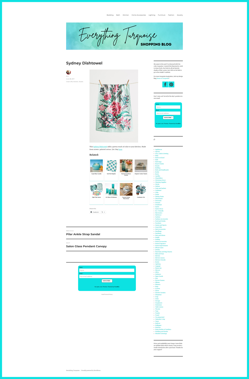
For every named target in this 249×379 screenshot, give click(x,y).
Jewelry (180, 15)
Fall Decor (158, 215)
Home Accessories (139, 15)
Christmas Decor (160, 180)
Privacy (111, 294)
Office (157, 272)
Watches (158, 327)
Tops (156, 311)
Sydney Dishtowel (100, 147)
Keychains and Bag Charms (163, 252)
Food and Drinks (160, 221)
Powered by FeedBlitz (113, 286)
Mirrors (157, 270)
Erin (67, 76)
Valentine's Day (160, 319)
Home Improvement (161, 245)
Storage (157, 301)
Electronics (158, 213)
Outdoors (158, 274)
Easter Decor (159, 209)
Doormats (158, 200)
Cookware (158, 190)
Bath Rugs (158, 162)
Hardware (158, 233)
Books (157, 172)
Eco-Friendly (159, 211)
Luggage (157, 266)
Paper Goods (159, 276)
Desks (157, 194)
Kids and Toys (159, 254)
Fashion (171, 15)
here (120, 149)
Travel (157, 315)
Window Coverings (161, 333)
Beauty (157, 166)
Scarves (157, 288)
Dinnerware (159, 198)
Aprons (157, 151)
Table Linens (159, 307)
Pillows (157, 282)
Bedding (110, 15)
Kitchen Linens (160, 258)
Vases (157, 321)
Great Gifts (69, 81)
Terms (106, 294)
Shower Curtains (160, 293)
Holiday (157, 239)
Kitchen (126, 15)
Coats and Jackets (160, 188)
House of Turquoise (163, 78)
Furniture (161, 15)
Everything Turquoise (73, 370)
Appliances (158, 149)
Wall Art (157, 323)
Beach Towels (159, 164)
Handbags (158, 231)
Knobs (157, 262)
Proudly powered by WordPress (91, 370)
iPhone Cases (159, 248)
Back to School (159, 158)
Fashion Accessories (161, 219)
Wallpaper (158, 325)
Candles (157, 176)
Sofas (157, 299)
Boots (157, 174)
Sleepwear (158, 295)
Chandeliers (159, 178)
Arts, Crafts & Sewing (161, 153)
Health (157, 237)
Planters (157, 284)
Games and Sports (161, 225)
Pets (156, 278)
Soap (156, 297)
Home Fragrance (160, 243)
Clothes (157, 186)
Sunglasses (158, 303)
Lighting (152, 15)
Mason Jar (158, 268)
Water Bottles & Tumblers (163, 329)
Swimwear (158, 305)
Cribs (156, 192)
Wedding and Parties (161, 331)
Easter (157, 207)
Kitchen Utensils (160, 260)
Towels (81, 81)
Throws (157, 309)
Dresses (157, 203)
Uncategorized (159, 317)
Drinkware (158, 205)
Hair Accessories (160, 229)
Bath (118, 15)
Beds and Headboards (162, 170)
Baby (156, 155)
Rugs (156, 286)
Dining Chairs (159, 196)
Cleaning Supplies (160, 182)
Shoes (157, 290)
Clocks (157, 184)
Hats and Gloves (160, 235)
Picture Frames (160, 280)
